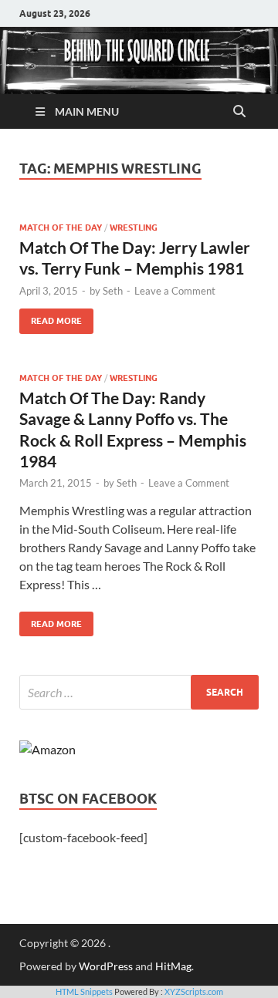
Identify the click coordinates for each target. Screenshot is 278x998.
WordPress (106, 966)
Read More (50, 317)
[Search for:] (139, 692)
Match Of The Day (60, 227)
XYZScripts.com (193, 991)
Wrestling (134, 227)
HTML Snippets (84, 991)
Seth (113, 291)
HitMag (173, 966)
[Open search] (239, 112)
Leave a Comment (174, 291)
